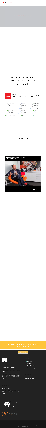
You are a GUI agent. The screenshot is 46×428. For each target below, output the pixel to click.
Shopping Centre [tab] (38, 96)
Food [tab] (20, 96)
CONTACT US (23, 352)
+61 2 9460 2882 (6, 388)
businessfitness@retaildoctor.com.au (11, 390)
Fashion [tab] (8, 96)
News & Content (31, 365)
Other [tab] (32, 96)
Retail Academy (31, 367)
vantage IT (25, 426)
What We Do (30, 361)
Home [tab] (25, 96)
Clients (29, 363)
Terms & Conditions (29, 378)
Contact (29, 370)
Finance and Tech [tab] (14, 96)
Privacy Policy (28, 374)
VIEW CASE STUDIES (22, 138)
